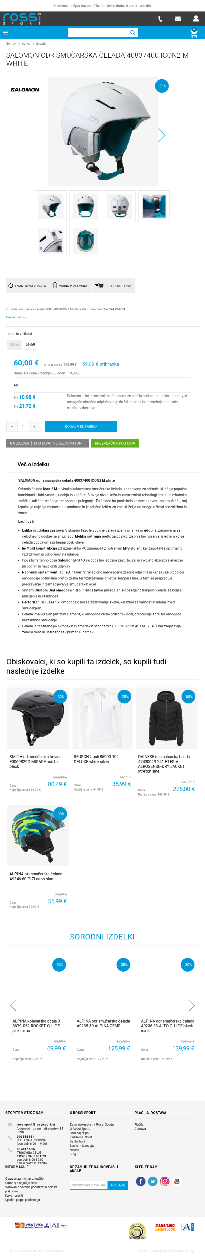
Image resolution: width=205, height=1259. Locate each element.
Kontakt (143, 1251)
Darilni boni (77, 1141)
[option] (38, 1008)
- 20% (124, 696)
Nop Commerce (41, 1227)
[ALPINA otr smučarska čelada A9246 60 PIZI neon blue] (38, 835)
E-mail (178, 18)
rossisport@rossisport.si (36, 1124)
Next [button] (192, 1005)
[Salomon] (25, 100)
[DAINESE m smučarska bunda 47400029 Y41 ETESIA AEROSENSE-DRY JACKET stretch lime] (167, 718)
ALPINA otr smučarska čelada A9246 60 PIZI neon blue (36, 876)
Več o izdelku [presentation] (33, 464)
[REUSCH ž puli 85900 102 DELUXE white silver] (102, 718)
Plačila (139, 1124)
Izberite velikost (19, 334)
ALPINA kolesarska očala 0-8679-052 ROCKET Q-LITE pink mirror (37, 1026)
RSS (165, 1181)
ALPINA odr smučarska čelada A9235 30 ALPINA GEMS (103, 1023)
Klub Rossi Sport (81, 1137)
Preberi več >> (16, 317)
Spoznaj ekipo (79, 1133)
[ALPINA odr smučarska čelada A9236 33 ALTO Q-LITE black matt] (167, 984)
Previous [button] (13, 1005)
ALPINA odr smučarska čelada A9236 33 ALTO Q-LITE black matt (167, 1026)
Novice (74, 1150)
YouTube (177, 1181)
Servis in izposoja (82, 1145)
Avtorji (189, 1251)
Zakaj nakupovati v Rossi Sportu (92, 1124)
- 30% (60, 696)
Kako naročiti (14, 1195)
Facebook (141, 1181)
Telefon (160, 18)
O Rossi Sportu (80, 1129)
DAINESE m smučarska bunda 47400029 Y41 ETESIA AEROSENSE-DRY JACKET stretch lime (164, 764)
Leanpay (176, 396)
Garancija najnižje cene (21, 1183)
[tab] (33, 465)
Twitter (153, 1181)
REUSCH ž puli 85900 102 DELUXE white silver (96, 759)
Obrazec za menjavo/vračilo (24, 1178)
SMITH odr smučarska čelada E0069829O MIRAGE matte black (36, 761)
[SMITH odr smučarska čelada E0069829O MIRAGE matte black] (38, 718)
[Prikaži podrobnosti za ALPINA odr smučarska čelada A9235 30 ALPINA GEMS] (103, 984)
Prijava (196, 18)
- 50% (162, 86)
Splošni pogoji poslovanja (22, 1200)
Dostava (140, 1129)
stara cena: (53, 365)
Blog (73, 1154)
